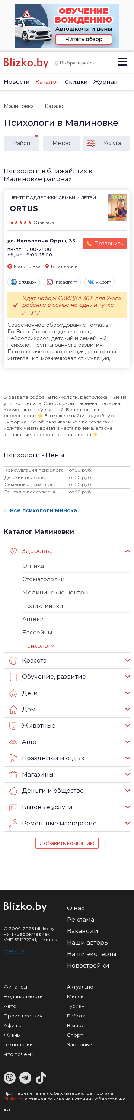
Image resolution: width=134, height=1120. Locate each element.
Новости (17, 81)
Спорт (75, 1035)
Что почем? (19, 1054)
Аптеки (33, 619)
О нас (75, 908)
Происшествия (23, 1016)
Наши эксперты (92, 954)
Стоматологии (43, 579)
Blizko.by (14, 1098)
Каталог (47, 81)
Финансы (15, 987)
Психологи (38, 645)
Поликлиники (42, 605)
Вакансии (82, 931)
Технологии (18, 1044)
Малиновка (19, 106)
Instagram (66, 282)
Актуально (80, 987)
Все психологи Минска (43, 510)
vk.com (104, 282)
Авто (10, 1006)
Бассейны (37, 632)
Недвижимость (23, 996)
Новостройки (88, 965)
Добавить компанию (67, 843)
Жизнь (12, 1035)
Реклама (80, 919)
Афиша (13, 1025)
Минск (75, 996)
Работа (76, 1016)
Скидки (76, 81)
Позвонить (108, 243)
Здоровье (79, 1044)
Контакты (14, 950)
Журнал (105, 81)
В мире (76, 1025)
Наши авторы (88, 942)
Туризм (76, 1006)
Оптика (33, 565)
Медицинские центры (55, 592)
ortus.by (27, 282)
